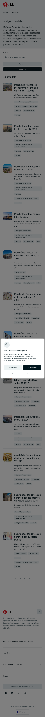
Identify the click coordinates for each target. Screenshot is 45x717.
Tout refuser (13, 368)
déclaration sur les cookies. (16, 361)
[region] (22, 358)
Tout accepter (32, 368)
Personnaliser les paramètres (22, 374)
